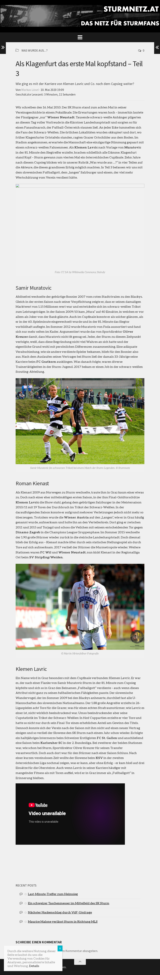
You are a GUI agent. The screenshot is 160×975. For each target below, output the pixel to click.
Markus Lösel (30, 90)
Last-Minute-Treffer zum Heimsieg (53, 894)
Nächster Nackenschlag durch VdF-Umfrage (60, 912)
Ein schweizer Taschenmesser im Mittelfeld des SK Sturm (68, 903)
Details (34, 966)
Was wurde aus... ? (34, 50)
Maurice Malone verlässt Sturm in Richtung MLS (63, 921)
